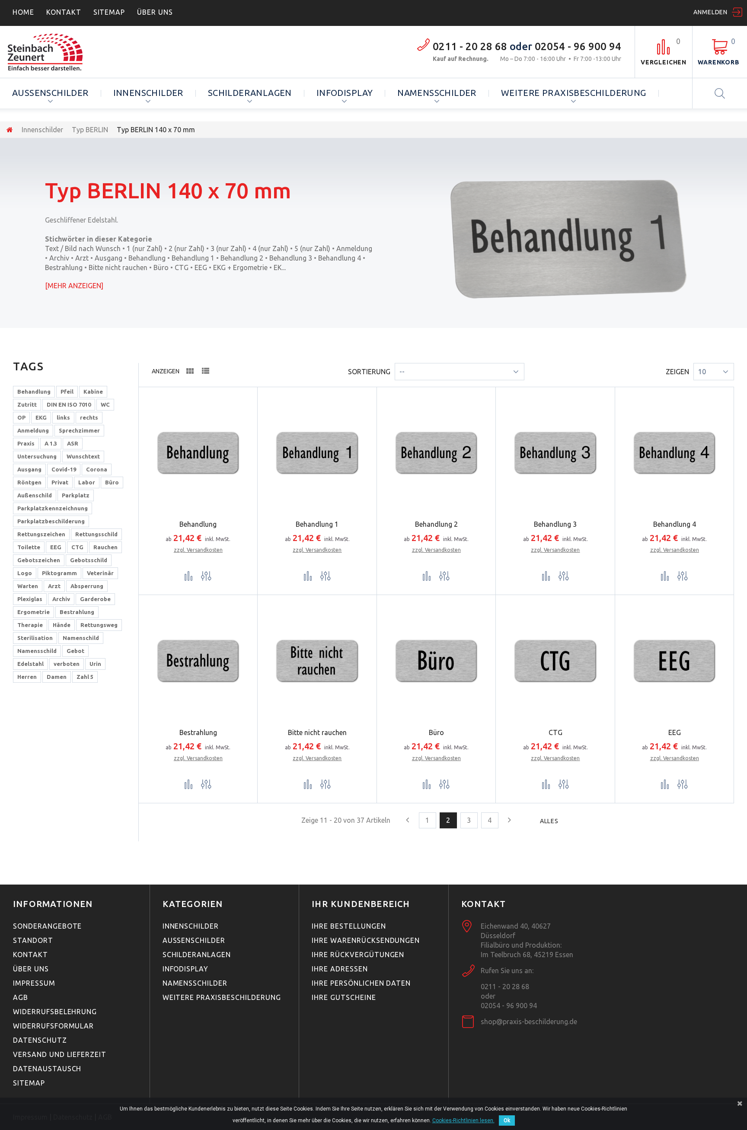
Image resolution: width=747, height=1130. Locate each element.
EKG (41, 417)
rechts (89, 417)
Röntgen (29, 482)
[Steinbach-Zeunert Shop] (59, 52)
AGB (20, 997)
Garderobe (95, 599)
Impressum (34, 983)
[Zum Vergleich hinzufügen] (188, 575)
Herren (27, 677)
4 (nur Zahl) (270, 248)
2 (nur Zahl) (186, 248)
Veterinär (100, 573)
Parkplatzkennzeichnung (52, 508)
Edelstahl (30, 664)
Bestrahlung (64, 267)
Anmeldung (354, 248)
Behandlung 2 (241, 258)
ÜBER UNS (155, 12)
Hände (61, 625)
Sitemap (109, 12)
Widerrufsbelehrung (55, 1011)
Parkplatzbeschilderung (51, 521)
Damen (57, 677)
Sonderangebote (47, 926)
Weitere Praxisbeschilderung (573, 93)
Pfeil (67, 391)
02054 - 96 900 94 (578, 46)
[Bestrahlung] (198, 661)
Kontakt (63, 12)
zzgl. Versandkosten (198, 550)
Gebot (75, 651)
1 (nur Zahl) (145, 248)
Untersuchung (37, 456)
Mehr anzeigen (74, 286)
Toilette (28, 547)
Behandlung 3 (290, 258)
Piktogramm (59, 573)
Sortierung (369, 372)
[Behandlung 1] (317, 453)
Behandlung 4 (339, 258)
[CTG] (555, 661)
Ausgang (108, 258)
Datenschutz (40, 1040)
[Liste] (205, 372)
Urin (95, 664)
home (23, 12)
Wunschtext (83, 456)
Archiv (59, 258)
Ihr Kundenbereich (361, 904)
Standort (33, 940)
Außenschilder (50, 93)
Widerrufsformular (53, 1026)
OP (21, 417)
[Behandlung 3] (555, 453)
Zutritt (27, 404)
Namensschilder (436, 93)
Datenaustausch (47, 1069)
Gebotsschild (88, 560)
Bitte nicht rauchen (118, 267)
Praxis (26, 443)
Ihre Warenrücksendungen (366, 940)
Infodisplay (344, 93)
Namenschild (81, 638)
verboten (67, 664)
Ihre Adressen (339, 969)
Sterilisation (35, 638)
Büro (161, 267)
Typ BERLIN (90, 130)
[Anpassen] (206, 575)
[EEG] (674, 661)
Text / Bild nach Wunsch (83, 248)
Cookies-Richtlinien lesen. (463, 1120)
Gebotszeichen (38, 560)
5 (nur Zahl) (312, 248)
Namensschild (37, 651)
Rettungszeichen (41, 534)
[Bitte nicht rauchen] (317, 661)
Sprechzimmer (79, 430)
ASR (72, 443)
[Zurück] (407, 820)
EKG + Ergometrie (240, 267)
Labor (86, 482)
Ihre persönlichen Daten (361, 983)
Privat (59, 482)
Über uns (31, 969)
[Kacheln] (190, 372)
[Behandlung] (198, 453)
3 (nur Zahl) (228, 248)
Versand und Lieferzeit (59, 1054)
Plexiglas (29, 599)
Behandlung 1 (193, 258)
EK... (280, 267)
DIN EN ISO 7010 (69, 404)
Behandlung (147, 258)
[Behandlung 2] (436, 453)
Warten (27, 586)
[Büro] (436, 661)
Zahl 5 (85, 677)
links (63, 417)
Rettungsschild (96, 534)
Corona (96, 469)
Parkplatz (75, 495)
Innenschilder (148, 93)
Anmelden (710, 12)
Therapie (30, 625)
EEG (201, 267)
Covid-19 (63, 469)
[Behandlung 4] (674, 453)
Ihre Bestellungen (349, 926)
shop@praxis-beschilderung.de (529, 1021)
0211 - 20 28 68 (470, 46)
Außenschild (34, 495)
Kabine (93, 391)
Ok (507, 1120)
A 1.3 (51, 443)
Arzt (82, 258)
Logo (24, 573)
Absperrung (86, 586)
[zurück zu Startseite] (9, 130)
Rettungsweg (99, 625)
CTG (181, 267)
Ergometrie (33, 612)
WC (105, 404)
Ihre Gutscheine (344, 997)
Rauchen (105, 547)
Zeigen (677, 372)
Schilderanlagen (250, 93)
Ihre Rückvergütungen (358, 954)
